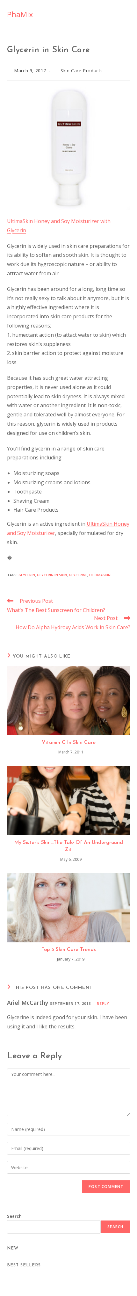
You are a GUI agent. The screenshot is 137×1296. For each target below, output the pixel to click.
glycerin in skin (52, 574)
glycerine (78, 574)
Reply (103, 1003)
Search (14, 1216)
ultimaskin (100, 574)
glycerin (26, 574)
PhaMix (20, 14)
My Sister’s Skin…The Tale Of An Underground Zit (68, 846)
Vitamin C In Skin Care (69, 742)
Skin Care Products (82, 71)
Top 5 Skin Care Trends (68, 949)
